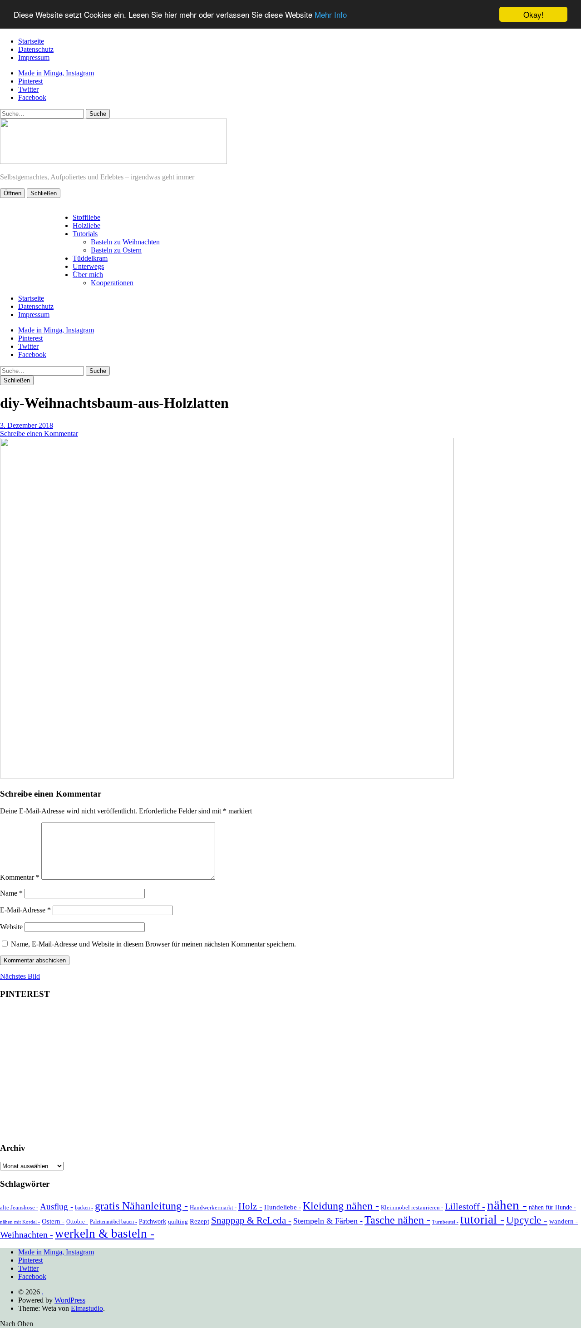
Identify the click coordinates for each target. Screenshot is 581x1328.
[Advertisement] (290, 1071)
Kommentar (19, 877)
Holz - (250, 1206)
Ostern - (53, 1221)
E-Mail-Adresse (25, 910)
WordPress (69, 1300)
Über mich (88, 274)
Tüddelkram (90, 258)
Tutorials (85, 234)
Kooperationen (112, 283)
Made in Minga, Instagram (56, 73)
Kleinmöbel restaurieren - (412, 1207)
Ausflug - (56, 1206)
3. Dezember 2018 (26, 425)
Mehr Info (331, 14)
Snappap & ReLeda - (251, 1220)
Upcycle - (526, 1220)
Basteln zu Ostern (116, 250)
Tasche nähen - (397, 1220)
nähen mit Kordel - (20, 1221)
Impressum (33, 57)
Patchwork (152, 1221)
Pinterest (30, 81)
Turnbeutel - (445, 1221)
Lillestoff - (465, 1206)
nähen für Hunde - (552, 1207)
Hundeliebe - (282, 1207)
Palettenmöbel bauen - (113, 1222)
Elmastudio (87, 1308)
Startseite (31, 41)
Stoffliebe (86, 217)
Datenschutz (36, 49)
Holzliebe (86, 225)
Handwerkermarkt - (213, 1207)
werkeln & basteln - (104, 1233)
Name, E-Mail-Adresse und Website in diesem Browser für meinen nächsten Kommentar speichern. (153, 944)
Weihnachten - (26, 1234)
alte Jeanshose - (19, 1207)
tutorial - (482, 1219)
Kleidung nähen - (341, 1205)
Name (11, 893)
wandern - (563, 1221)
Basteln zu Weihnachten (125, 242)
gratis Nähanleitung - (141, 1206)
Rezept (199, 1221)
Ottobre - (77, 1221)
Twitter (28, 89)
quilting (178, 1221)
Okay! (533, 14)
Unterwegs (88, 266)
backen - (84, 1207)
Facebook (32, 97)
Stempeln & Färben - (328, 1220)
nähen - (507, 1205)
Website (11, 927)
